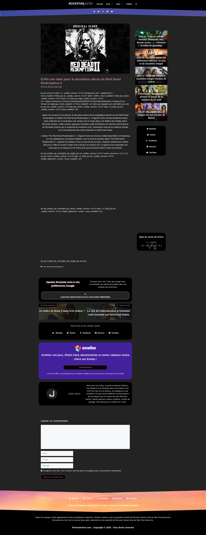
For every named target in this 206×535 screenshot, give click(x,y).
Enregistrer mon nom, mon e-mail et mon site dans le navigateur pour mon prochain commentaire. (82, 471)
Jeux (118, 4)
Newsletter (134, 505)
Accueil (100, 4)
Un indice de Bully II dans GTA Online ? (62, 311)
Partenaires (123, 505)
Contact (104, 505)
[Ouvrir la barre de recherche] (136, 4)
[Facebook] (103, 11)
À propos (113, 505)
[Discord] (107, 11)
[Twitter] (98, 11)
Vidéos (129, 4)
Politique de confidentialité (87, 505)
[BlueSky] (94, 11)
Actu (108, 4)
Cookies (70, 505)
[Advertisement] (151, 194)
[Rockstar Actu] (80, 4)
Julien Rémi (74, 394)
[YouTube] (112, 11)
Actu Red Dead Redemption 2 (53, 267)
